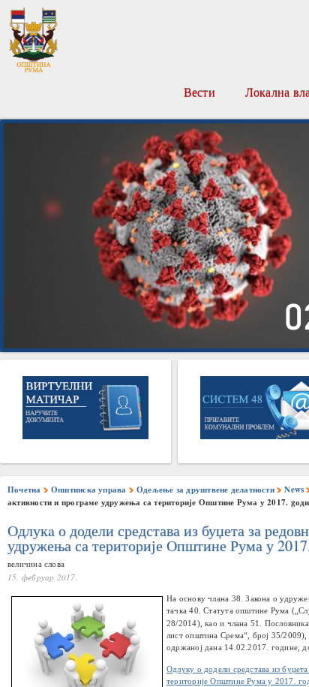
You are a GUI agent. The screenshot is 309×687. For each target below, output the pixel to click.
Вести (199, 92)
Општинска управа (89, 490)
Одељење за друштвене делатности (205, 490)
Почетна (24, 490)
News (294, 490)
